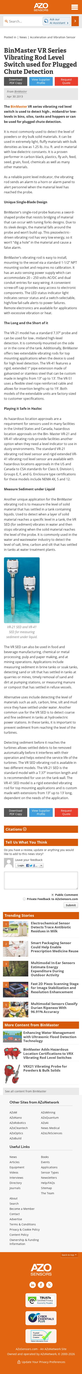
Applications (49, 1167)
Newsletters (49, 1178)
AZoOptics (16, 1133)
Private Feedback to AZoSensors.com (52, 899)
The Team (47, 1193)
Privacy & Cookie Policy (25, 1229)
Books (45, 1157)
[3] (15, 968)
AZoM (13, 1112)
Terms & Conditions (23, 1224)
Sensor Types (50, 1172)
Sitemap (46, 1188)
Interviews (16, 1178)
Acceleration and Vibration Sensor (52, 37)
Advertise (16, 1219)
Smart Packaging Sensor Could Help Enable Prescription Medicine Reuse (54, 947)
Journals (15, 1188)
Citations (14, 829)
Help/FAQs (48, 1183)
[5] (15, 1009)
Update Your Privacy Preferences (43, 1362)
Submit (71, 905)
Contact (15, 1214)
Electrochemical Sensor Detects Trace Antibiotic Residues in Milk (51, 927)
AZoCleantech (19, 1128)
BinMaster (19, 106)
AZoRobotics (18, 1123)
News (23, 37)
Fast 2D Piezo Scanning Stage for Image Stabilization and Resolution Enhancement (55, 987)
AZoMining (48, 1112)
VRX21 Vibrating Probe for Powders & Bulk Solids (45, 1068)
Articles (15, 1162)
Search (14, 1203)
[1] (15, 928)
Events (45, 1162)
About (14, 1198)
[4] (15, 989)
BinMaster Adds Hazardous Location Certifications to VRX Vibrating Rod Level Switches (48, 1053)
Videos (14, 1172)
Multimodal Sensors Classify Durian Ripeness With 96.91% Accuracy (54, 1007)
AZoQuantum (50, 1117)
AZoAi (45, 1123)
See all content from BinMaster (25, 1091)
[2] (15, 948)
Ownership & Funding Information (24, 1242)
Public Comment (66, 895)
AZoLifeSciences (51, 1133)
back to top (68, 1255)
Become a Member (22, 1209)
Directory (16, 1183)
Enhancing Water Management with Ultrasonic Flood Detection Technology (49, 1036)
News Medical (50, 1128)
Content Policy (19, 1235)
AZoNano (16, 1117)
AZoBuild (15, 1138)
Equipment (17, 1167)
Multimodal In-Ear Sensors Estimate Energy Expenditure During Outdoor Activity (53, 968)
